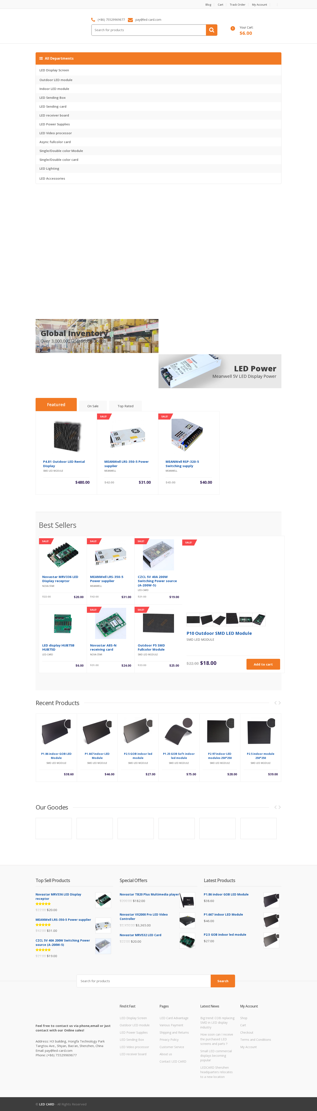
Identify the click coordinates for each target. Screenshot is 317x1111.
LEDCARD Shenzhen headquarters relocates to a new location (216, 1072)
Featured (56, 404)
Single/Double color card (58, 159)
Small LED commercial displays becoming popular (216, 1055)
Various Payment (171, 1025)
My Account (259, 4)
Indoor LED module (54, 88)
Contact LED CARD (173, 1061)
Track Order (237, 4)
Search (222, 981)
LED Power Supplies (54, 124)
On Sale (93, 406)
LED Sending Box (52, 97)
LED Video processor (55, 133)
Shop (243, 1018)
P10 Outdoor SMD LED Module (219, 633)
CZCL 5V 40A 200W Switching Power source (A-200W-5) (157, 581)
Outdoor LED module (55, 80)
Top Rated (125, 406)
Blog (208, 4)
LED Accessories (52, 178)
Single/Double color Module (61, 150)
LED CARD (46, 1104)
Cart (220, 4)
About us (166, 1054)
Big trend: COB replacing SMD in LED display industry (217, 1022)
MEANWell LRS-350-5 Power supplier (106, 579)
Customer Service (172, 1047)
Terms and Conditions (255, 1040)
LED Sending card (52, 106)
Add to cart (263, 664)
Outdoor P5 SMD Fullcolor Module (151, 647)
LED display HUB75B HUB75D (58, 647)
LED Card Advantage (174, 1018)
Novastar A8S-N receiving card (103, 647)
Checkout (246, 1032)
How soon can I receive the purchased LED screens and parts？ (216, 1039)
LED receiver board (54, 115)
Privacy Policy (169, 1040)
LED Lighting (49, 168)
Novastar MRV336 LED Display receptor (60, 579)
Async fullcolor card (55, 142)
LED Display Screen (54, 70)
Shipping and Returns (174, 1032)
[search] (211, 30)
